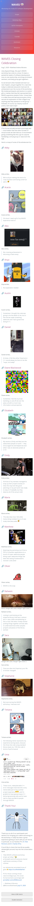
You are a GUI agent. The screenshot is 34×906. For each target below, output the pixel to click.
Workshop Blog (17, 20)
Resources (17, 47)
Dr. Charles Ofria (15, 844)
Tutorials (17, 36)
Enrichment (17, 42)
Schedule (17, 31)
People (17, 14)
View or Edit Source (17, 894)
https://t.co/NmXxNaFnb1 (16, 869)
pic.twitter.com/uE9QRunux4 (12, 880)
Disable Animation (17, 900)
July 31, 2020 (22, 885)
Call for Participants (17, 25)
